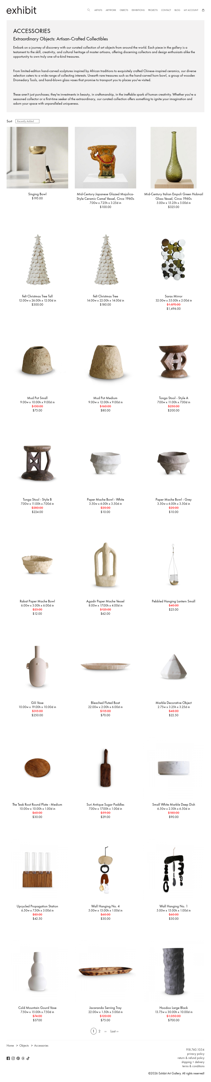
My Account (191, 10)
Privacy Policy (195, 1054)
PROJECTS (153, 10)
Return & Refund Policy (191, 1058)
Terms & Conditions (193, 1066)
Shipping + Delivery (193, 1062)
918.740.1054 (195, 1050)
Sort (9, 121)
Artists (98, 10)
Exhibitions (138, 10)
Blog (177, 10)
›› (105, 1031)
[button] (89, 10)
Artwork (111, 10)
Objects (124, 10)
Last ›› (114, 1031)
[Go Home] (21, 10)
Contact (166, 10)
